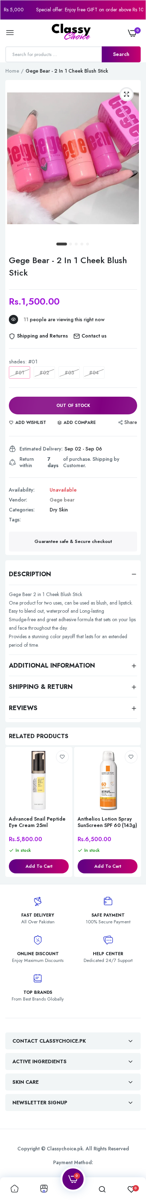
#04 (94, 372)
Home (12, 70)
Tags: (15, 519)
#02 (44, 372)
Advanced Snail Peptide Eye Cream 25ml (37, 822)
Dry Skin (59, 509)
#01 (19, 372)
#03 (69, 372)
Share (130, 422)
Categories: (22, 509)
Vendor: (18, 500)
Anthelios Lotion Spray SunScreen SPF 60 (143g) (107, 822)
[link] (62, 756)
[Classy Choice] (71, 33)
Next (132, 813)
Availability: (22, 490)
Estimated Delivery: (41, 449)
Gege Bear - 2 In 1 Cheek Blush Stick (68, 266)
